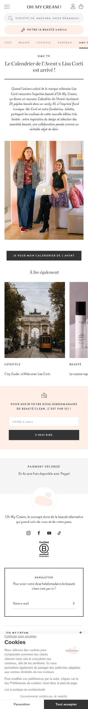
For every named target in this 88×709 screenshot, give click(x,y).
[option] (32, 329)
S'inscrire (44, 435)
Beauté (24, 42)
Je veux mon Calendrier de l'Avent (44, 256)
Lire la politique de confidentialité (25, 689)
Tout (8, 42)
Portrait (65, 42)
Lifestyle (44, 42)
